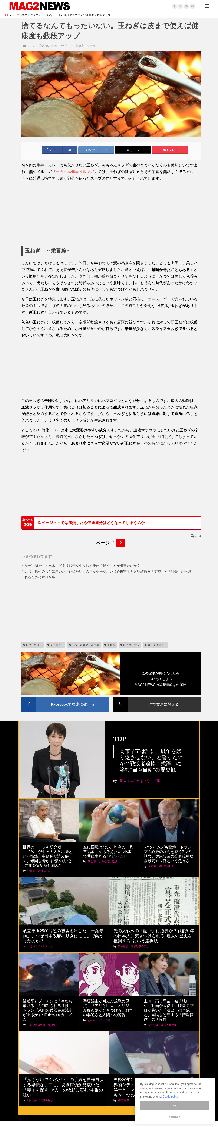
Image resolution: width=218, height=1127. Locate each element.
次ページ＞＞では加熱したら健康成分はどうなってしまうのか (91, 522)
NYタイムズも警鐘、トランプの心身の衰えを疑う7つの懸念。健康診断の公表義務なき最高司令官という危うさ (169, 854)
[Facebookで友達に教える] (65, 697)
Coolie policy (170, 1096)
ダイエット (57, 645)
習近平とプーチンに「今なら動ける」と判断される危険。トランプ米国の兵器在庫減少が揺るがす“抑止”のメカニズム (48, 1010)
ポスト (134, 150)
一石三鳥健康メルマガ (75, 172)
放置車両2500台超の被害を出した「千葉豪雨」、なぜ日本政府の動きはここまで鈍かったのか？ (63, 935)
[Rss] (186, 6)
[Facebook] (174, 6)
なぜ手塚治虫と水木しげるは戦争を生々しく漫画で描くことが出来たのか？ (82, 565)
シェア (53, 150)
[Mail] (192, 6)
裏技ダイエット (157, 645)
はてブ (90, 150)
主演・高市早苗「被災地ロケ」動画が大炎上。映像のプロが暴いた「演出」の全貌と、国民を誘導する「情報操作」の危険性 (169, 1010)
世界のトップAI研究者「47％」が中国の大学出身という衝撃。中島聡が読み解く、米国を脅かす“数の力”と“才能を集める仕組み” (48, 856)
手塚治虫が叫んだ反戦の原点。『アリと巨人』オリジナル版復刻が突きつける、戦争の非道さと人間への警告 (108, 1008)
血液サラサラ (131, 645)
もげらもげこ (34, 645)
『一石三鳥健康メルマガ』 (81, 45)
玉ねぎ (111, 645)
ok (174, 1105)
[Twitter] (180, 6)
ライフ (31, 45)
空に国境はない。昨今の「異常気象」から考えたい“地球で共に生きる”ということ (108, 851)
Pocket (171, 150)
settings (174, 1116)
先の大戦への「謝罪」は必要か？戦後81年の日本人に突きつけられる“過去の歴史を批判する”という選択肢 (153, 935)
